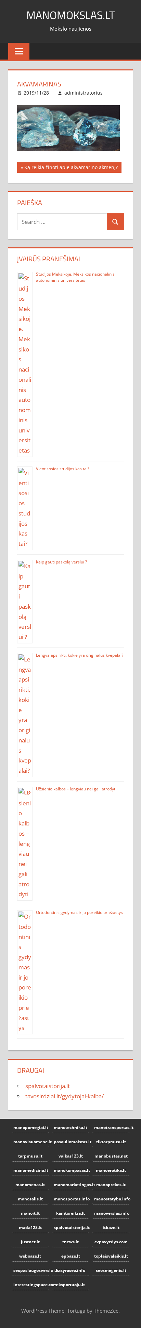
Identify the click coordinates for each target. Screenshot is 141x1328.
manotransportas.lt (111, 1127)
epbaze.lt (70, 1256)
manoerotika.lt (111, 1170)
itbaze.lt (111, 1227)
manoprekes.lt (111, 1184)
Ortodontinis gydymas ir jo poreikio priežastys (79, 912)
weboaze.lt (30, 1256)
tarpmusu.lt (30, 1156)
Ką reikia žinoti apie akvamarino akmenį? (71, 168)
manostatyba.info (111, 1199)
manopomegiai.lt (30, 1127)
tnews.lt (70, 1242)
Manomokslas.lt (70, 15)
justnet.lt (30, 1242)
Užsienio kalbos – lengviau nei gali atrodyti (76, 789)
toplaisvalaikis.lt (111, 1256)
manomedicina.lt (30, 1170)
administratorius (83, 92)
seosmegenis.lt (111, 1270)
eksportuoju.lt (70, 1285)
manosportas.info (71, 1199)
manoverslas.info (111, 1213)
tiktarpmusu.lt (111, 1142)
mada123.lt (30, 1227)
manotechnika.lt (70, 1127)
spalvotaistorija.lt (47, 1086)
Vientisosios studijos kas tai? (62, 469)
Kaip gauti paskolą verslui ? (61, 562)
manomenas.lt (30, 1184)
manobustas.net (111, 1156)
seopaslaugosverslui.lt (31, 1270)
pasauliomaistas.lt (71, 1142)
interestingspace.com (31, 1285)
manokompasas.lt (71, 1170)
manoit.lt (30, 1213)
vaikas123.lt (71, 1156)
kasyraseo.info (70, 1270)
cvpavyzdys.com (111, 1242)
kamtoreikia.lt (70, 1213)
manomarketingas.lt (71, 1184)
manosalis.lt (30, 1199)
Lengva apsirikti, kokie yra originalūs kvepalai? (79, 655)
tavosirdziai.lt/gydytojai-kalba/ (64, 1096)
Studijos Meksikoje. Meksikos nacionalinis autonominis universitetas (75, 277)
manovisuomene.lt (31, 1142)
